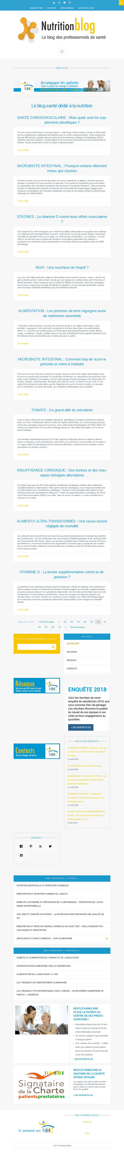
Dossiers (72, 652)
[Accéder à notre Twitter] (50, 846)
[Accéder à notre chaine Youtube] (21, 855)
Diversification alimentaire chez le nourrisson (43, 966)
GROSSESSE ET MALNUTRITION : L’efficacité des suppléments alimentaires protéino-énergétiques (87, 780)
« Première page (46, 622)
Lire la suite (22, 150)
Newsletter (36, 8)
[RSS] (54, 2)
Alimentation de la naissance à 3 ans (37, 974)
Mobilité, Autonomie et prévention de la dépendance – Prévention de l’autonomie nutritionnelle (60, 904)
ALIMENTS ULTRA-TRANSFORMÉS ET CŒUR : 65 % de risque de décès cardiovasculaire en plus (87, 815)
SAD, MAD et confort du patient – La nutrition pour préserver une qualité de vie (60, 916)
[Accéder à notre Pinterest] (31, 846)
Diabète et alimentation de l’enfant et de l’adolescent (48, 958)
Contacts (72, 668)
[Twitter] (64, 2)
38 (85, 622)
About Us (87, 1122)
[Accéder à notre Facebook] (21, 846)
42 (39, 627)
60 (53, 627)
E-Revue (51, 8)
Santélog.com (86, 8)
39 (91, 622)
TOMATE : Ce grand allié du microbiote (62, 410)
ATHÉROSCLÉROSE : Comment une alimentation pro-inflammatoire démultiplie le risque (87, 752)
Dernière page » (78, 627)
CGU (87, 1133)
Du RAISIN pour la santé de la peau (85, 766)
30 (78, 622)
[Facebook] (59, 2)
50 (46, 627)
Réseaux (71, 660)
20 (71, 622)
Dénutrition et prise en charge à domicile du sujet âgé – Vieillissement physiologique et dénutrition (60, 928)
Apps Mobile (67, 8)
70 (59, 627)
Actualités (73, 643)
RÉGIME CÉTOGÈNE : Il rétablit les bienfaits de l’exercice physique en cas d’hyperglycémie (86, 798)
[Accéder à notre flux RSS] (41, 846)
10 (65, 622)
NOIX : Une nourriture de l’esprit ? (62, 267)
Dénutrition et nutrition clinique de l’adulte (42, 894)
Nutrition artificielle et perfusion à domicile (43, 885)
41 (105, 622)
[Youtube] (69, 2)
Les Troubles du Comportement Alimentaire (42, 982)
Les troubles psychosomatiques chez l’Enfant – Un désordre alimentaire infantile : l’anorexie (60, 993)
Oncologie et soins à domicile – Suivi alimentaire (44, 938)
